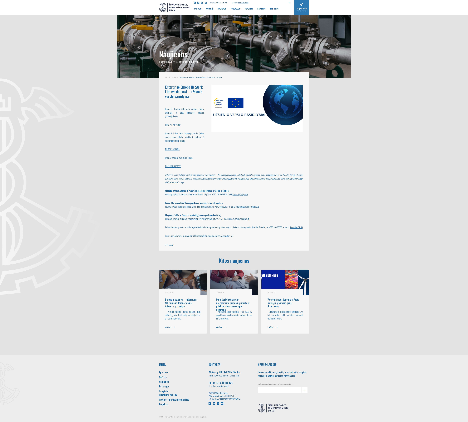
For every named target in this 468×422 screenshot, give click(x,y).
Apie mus (197, 8)
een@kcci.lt (244, 218)
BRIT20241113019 (172, 149)
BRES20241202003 (173, 166)
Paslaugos (235, 8)
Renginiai (249, 8)
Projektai (261, 8)
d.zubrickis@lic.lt (296, 227)
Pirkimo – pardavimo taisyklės (174, 399)
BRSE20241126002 (173, 124)
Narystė (209, 8)
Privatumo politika (168, 395)
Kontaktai (274, 8)
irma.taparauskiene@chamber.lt (247, 206)
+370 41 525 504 (221, 2)
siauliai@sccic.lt (243, 2)
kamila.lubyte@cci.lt (240, 194)
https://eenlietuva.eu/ (225, 235)
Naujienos (222, 8)
